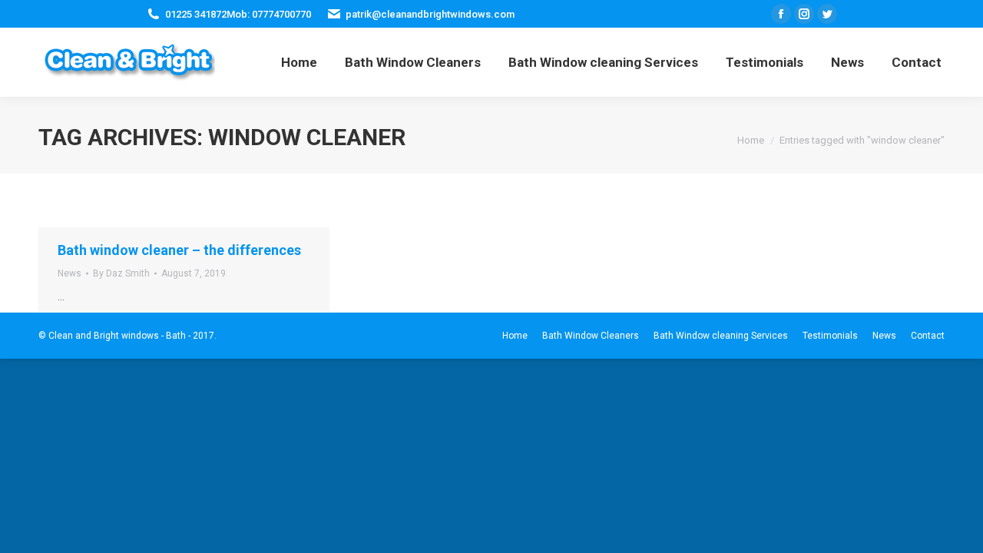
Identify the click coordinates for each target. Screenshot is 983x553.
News (69, 273)
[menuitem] (299, 62)
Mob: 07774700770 (269, 14)
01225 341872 (196, 14)
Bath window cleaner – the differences (179, 250)
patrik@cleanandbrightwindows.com (430, 14)
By (121, 273)
